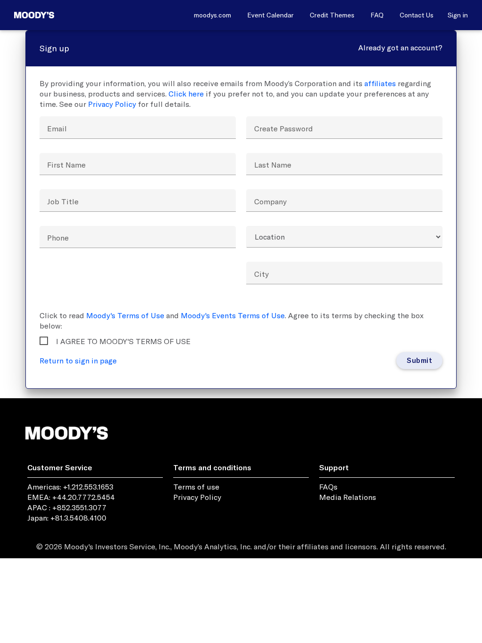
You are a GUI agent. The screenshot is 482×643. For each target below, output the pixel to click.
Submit (419, 359)
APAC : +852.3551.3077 (66, 507)
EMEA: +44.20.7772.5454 (71, 497)
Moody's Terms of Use (125, 315)
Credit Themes (332, 15)
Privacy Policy (112, 104)
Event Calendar (270, 15)
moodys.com (212, 15)
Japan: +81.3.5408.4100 (66, 517)
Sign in (458, 15)
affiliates (380, 83)
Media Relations (347, 497)
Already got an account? (400, 47)
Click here (186, 93)
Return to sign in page (78, 360)
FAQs (328, 486)
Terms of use (196, 486)
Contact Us (417, 15)
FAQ (377, 15)
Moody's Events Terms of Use (233, 315)
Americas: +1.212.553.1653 (70, 486)
